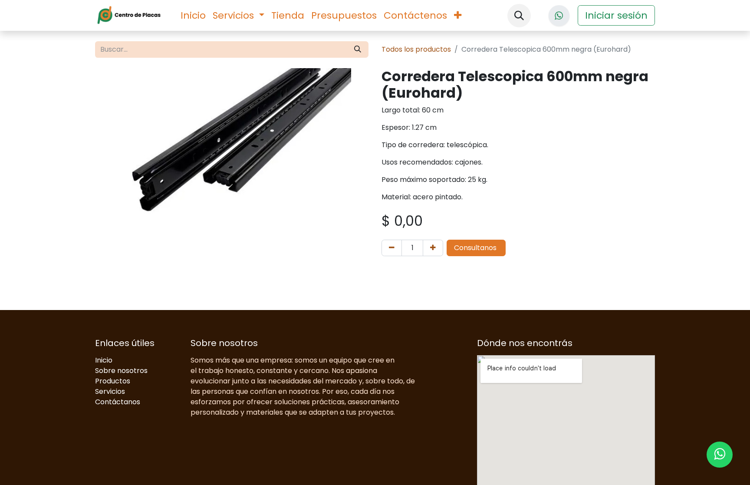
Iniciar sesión (616, 15)
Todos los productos (416, 49)
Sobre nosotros (121, 371)
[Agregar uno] (433, 248)
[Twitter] (559, 15)
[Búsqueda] (357, 49)
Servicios (110, 391)
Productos (112, 381)
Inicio (103, 360)
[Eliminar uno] (392, 248)
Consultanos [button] (476, 248)
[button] (519, 15)
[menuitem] (193, 15)
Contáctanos (117, 402)
